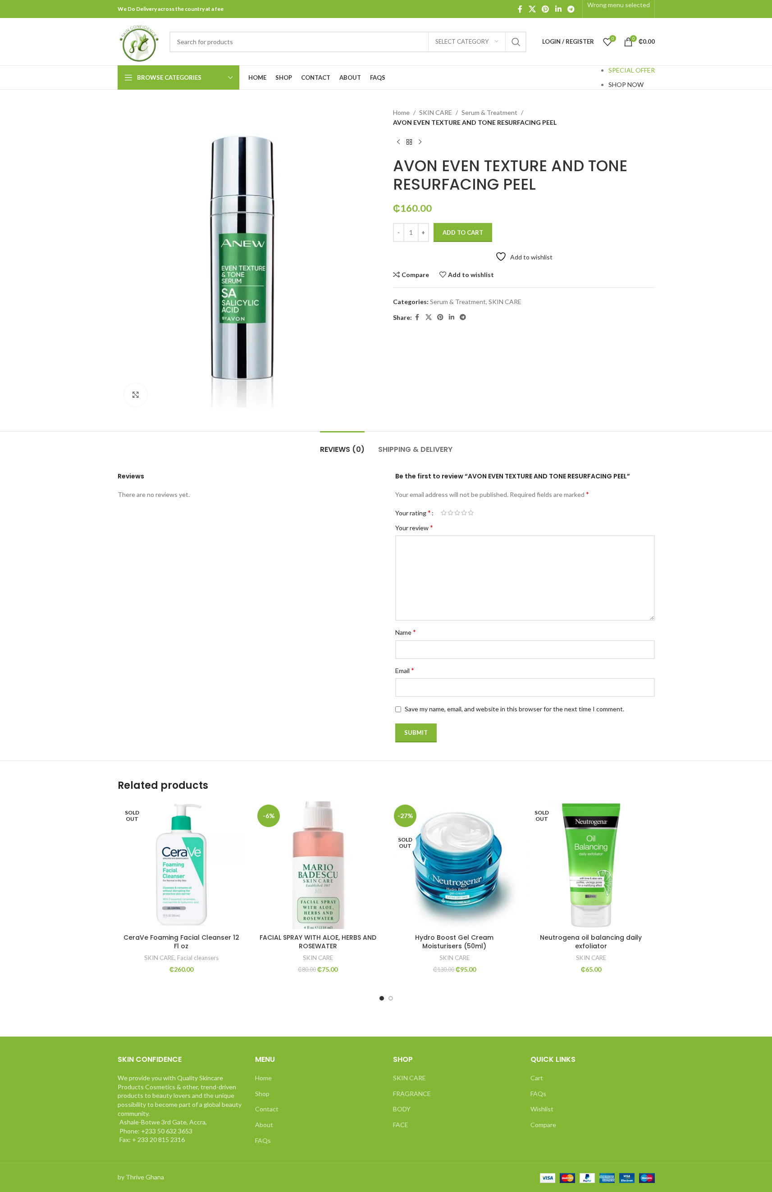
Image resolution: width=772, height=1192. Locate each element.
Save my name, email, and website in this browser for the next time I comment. (514, 709)
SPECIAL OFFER (631, 70)
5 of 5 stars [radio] (470, 513)
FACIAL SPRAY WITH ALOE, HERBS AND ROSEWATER (318, 942)
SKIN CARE (435, 112)
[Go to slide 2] (390, 998)
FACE (400, 1124)
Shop (262, 1093)
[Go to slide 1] (381, 998)
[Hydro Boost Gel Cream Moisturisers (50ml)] (454, 865)
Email (404, 670)
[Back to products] (409, 142)
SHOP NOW (626, 84)
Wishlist (541, 1109)
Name (405, 632)
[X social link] (532, 9)
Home (401, 112)
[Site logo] (139, 41)
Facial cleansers (198, 957)
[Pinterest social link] (545, 9)
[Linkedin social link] (558, 9)
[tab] (342, 445)
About (264, 1124)
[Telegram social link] (570, 9)
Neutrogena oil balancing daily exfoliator (591, 942)
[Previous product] (398, 142)
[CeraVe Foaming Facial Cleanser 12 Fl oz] (181, 865)
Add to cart (463, 232)
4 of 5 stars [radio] (464, 513)
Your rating (413, 512)
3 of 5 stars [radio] (457, 513)
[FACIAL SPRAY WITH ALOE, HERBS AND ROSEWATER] (318, 865)
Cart (536, 1078)
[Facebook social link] (520, 9)
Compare (543, 1124)
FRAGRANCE (412, 1093)
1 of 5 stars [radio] (443, 513)
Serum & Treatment (489, 112)
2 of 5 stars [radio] (450, 513)
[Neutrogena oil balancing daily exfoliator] (591, 865)
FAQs (263, 1140)
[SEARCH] (516, 42)
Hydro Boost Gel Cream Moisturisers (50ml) (454, 942)
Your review (414, 527)
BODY (402, 1109)
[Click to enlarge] (135, 394)
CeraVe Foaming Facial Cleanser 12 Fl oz (181, 942)
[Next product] (420, 142)
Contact (267, 1109)
